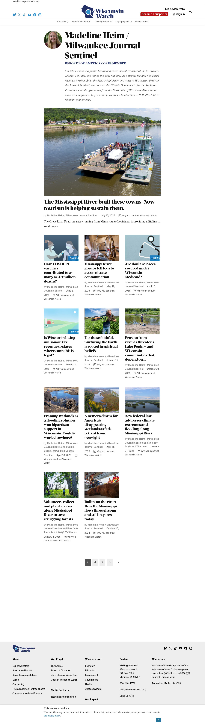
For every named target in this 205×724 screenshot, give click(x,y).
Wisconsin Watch (128, 669)
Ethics (15, 680)
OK (158, 720)
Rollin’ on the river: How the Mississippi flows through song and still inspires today (100, 510)
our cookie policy (52, 715)
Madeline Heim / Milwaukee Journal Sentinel (72, 215)
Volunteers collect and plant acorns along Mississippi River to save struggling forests (59, 510)
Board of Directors (60, 670)
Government (91, 680)
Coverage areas (102, 21)
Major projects (122, 21)
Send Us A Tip (127, 696)
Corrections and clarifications (27, 693)
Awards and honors (22, 670)
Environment (91, 675)
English (16, 2)
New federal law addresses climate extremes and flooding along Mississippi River (140, 424)
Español (26, 2)
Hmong (35, 2)
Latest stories (141, 21)
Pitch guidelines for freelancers (28, 689)
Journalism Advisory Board (65, 675)
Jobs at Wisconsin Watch (64, 680)
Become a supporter (154, 14)
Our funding (18, 684)
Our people (57, 666)
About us (61, 21)
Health (88, 684)
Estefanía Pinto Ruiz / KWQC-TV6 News (61, 530)
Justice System (93, 689)
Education (90, 670)
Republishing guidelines (24, 675)
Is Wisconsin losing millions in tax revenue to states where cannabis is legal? (59, 346)
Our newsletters (20, 666)
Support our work (80, 21)
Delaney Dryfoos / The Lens (141, 445)
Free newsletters (174, 9)
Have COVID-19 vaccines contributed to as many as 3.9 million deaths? (60, 272)
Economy (90, 666)
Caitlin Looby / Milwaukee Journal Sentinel (59, 451)
